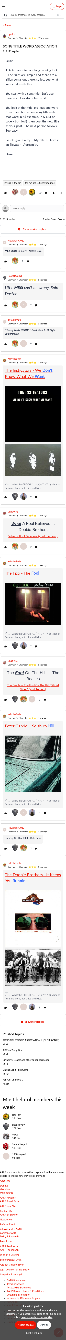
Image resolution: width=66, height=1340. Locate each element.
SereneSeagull (19, 1144)
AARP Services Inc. (9, 1246)
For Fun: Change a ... (13, 1080)
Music (8, 25)
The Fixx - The (22, 573)
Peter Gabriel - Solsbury (29, 726)
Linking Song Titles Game (15, 1070)
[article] (33, 252)
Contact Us (6, 1211)
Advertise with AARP (11, 1229)
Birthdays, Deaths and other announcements (26, 1060)
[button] (4, 7)
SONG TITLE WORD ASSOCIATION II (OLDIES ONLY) (31, 1040)
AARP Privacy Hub (16, 1280)
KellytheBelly (14, 359)
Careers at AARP (8, 1233)
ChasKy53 (13, 512)
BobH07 (16, 1115)
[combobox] (33, 15)
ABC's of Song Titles (13, 1050)
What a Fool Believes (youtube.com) (33, 536)
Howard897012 (16, 241)
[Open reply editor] (33, 208)
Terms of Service (15, 1284)
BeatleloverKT (15, 276)
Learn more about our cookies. (36, 1317)
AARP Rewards (8, 1198)
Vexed (15, 1135)
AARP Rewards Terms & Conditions (25, 1291)
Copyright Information (18, 1295)
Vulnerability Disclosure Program (23, 1298)
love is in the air (12, 183)
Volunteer (5, 1189)
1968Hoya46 (14, 320)
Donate (4, 1186)
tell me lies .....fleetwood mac (40, 183)
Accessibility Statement (19, 1288)
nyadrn (11, 34)
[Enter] (5, 15)
